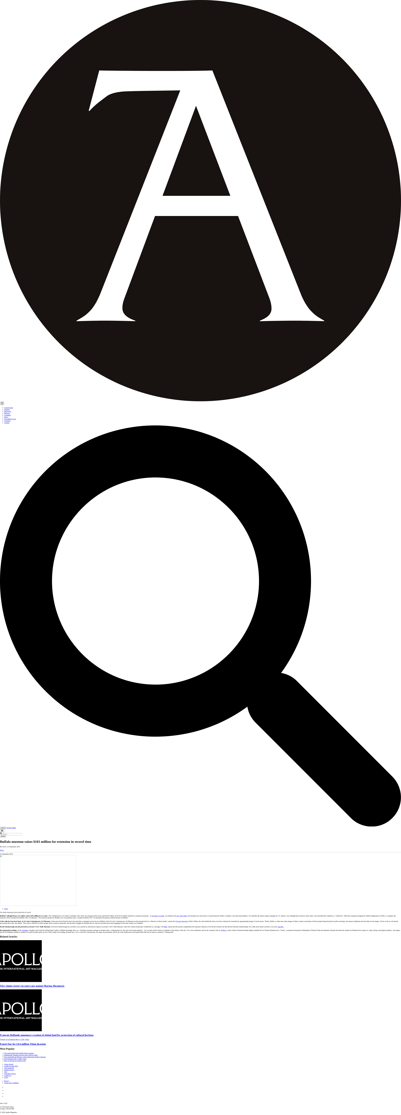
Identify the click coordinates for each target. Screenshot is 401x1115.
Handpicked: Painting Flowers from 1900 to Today (21, 1055)
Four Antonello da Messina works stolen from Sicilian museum (25, 1057)
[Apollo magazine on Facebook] (5, 1087)
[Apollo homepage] (200, 201)
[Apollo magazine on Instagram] (5, 1093)
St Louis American (182, 921)
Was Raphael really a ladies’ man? (15, 1059)
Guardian (25, 930)
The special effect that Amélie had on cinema (19, 1053)
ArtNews (223, 930)
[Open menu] (2, 403)
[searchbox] (12, 834)
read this (280, 927)
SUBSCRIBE (11, 828)
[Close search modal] (2, 831)
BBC (166, 927)
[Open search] (200, 826)
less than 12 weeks (158, 916)
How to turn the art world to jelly (15, 1061)
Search (3, 836)
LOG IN (3, 828)
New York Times (181, 916)
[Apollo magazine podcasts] (5, 1096)
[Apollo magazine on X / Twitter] (5, 1090)
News (2, 850)
